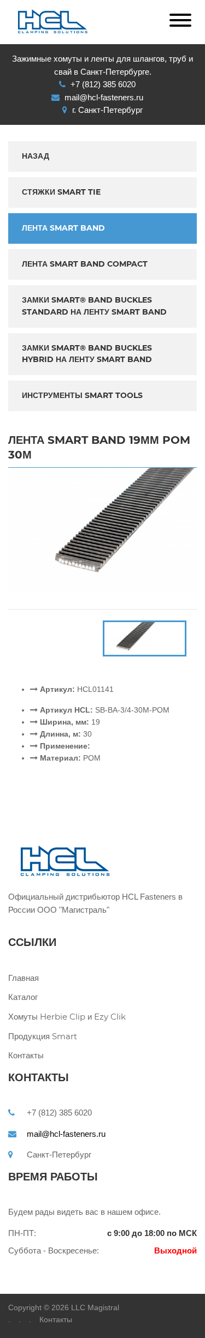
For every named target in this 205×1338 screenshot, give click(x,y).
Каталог (23, 997)
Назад (35, 156)
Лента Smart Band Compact (85, 264)
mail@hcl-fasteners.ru (66, 1133)
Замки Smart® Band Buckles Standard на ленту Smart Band (94, 306)
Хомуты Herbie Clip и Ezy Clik (55, 1016)
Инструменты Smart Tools (82, 395)
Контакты (26, 1055)
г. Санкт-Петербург (107, 109)
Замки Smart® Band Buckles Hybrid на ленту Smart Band (87, 354)
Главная (23, 978)
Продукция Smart (42, 1036)
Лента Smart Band (63, 228)
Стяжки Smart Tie (61, 192)
